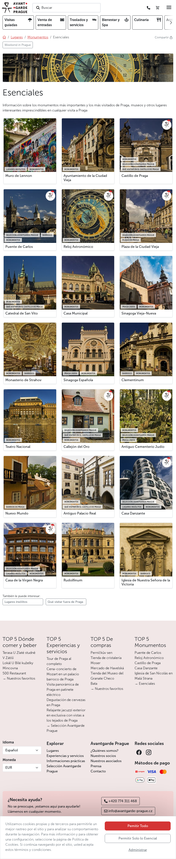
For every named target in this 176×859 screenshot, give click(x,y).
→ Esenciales (145, 683)
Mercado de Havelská (107, 668)
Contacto (98, 771)
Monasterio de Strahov (23, 380)
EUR (8, 768)
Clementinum (132, 380)
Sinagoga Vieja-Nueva (138, 313)
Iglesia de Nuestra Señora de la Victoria (145, 582)
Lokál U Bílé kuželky (18, 663)
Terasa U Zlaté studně (19, 653)
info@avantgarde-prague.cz (130, 811)
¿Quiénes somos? (104, 751)
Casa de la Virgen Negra (24, 580)
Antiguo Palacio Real (80, 513)
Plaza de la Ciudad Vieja (140, 247)
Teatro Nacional (17, 447)
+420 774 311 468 (122, 801)
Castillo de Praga (134, 176)
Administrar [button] (138, 850)
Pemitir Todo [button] (137, 826)
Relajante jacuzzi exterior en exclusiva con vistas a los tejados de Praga (66, 715)
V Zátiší (8, 658)
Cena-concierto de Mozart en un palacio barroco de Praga (63, 674)
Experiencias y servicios (65, 756)
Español (11, 750)
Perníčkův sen (101, 653)
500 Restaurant (14, 673)
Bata (94, 683)
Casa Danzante (133, 513)
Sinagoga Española (78, 380)
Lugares (53, 751)
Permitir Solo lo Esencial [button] (137, 838)
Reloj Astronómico (78, 247)
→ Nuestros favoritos (19, 678)
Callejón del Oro (77, 447)
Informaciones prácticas (66, 761)
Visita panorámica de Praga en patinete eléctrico (63, 689)
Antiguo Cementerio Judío (142, 447)
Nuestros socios (103, 756)
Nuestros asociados (106, 761)
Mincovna (10, 668)
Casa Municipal (76, 313)
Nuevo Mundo (16, 513)
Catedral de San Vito (21, 313)
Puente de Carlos (19, 247)
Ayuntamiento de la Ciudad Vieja (85, 178)
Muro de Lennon (18, 176)
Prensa (96, 766)
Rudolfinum (73, 580)
